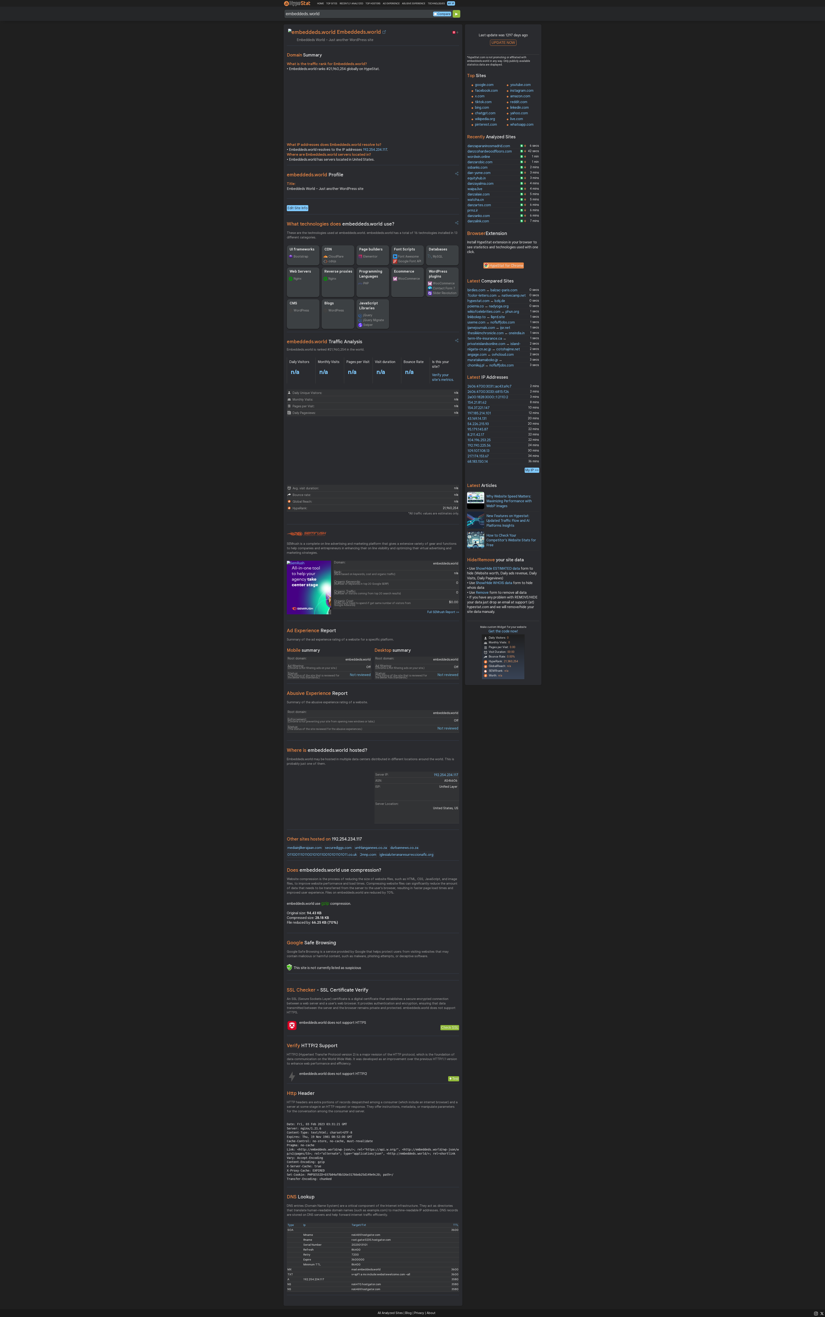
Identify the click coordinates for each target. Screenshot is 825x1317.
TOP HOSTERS (372, 3)
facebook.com (486, 91)
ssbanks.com (477, 167)
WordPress (301, 310)
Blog (408, 1313)
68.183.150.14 (478, 461)
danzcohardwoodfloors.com (490, 151)
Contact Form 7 (444, 288)
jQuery (367, 315)
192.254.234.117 (375, 150)
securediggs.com (338, 848)
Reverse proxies (338, 271)
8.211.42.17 (476, 435)
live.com (516, 119)
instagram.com (521, 91)
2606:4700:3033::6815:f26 (488, 392)
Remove (482, 593)
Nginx (297, 279)
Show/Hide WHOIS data (494, 583)
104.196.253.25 (479, 440)
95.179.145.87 (478, 429)
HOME (320, 3)
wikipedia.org (485, 119)
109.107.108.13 (478, 451)
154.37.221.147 (479, 408)
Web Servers (300, 271)
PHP (366, 283)
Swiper (368, 325)
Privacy (419, 1313)
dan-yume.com (479, 173)
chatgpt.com (485, 113)
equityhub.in (477, 178)
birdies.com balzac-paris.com (492, 290)
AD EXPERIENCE (391, 3)
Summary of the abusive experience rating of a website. (327, 702)
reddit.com (518, 102)
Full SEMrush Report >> (443, 612)
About (431, 1313)
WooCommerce (409, 279)
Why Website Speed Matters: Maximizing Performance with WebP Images (509, 501)
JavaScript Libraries (368, 305)
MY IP (451, 3)
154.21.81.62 (477, 402)
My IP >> (532, 470)
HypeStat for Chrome (506, 266)
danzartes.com (479, 205)
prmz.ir (473, 210)
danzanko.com (479, 216)
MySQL (438, 256)
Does (334, 870)
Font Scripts (404, 249)
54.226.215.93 (478, 424)
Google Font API (409, 261)
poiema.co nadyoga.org (488, 306)
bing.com (482, 107)
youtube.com (520, 85)
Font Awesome (408, 256)
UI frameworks (302, 249)
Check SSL (449, 1027)
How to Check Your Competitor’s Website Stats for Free (511, 540)
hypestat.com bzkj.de (486, 301)
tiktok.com (483, 102)
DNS (301, 1197)
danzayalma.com (480, 184)
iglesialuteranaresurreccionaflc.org (406, 855)
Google (311, 943)
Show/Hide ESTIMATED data (498, 568)
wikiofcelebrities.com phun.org (493, 312)
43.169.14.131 (477, 419)
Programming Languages (370, 273)
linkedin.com (519, 107)
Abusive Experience (317, 693)
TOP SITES (331, 3)
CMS (293, 303)
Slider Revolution (445, 293)
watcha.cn (476, 200)
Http (301, 1093)
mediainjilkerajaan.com (304, 848)
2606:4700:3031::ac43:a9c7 (490, 386)
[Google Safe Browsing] (289, 967)
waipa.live (475, 189)
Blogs (329, 303)
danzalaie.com (479, 194)
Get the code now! (503, 631)
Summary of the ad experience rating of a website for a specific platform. (340, 639)
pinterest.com (486, 124)
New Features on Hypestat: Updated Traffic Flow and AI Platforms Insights (507, 521)
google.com (484, 85)
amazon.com (520, 96)
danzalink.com (478, 221)
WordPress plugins (438, 273)
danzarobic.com (480, 162)
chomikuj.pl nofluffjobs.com (491, 365)
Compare (443, 14)
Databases (438, 249)
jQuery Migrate (373, 320)
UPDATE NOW (503, 42)
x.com (479, 96)
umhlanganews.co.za (371, 848)
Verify (312, 1045)
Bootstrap (301, 256)
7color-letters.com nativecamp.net (497, 295)
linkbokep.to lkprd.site (486, 317)
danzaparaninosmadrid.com (489, 146)
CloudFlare (336, 256)
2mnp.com (368, 855)
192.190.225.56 (479, 445)
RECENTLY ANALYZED (351, 3)
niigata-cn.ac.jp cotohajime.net (494, 349)
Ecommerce (404, 271)
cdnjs (332, 261)
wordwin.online (479, 157)
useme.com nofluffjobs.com (491, 322)
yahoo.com (519, 113)
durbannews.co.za (404, 848)
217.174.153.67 (478, 456)
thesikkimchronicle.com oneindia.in (496, 333)
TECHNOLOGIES (436, 3)
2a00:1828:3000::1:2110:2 (488, 397)
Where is (327, 750)
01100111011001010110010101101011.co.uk (322, 855)
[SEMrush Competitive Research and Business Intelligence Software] (306, 534)
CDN (328, 249)
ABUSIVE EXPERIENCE (413, 3)
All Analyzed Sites (390, 1313)
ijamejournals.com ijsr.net (489, 328)
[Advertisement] (373, 108)
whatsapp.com (521, 124)
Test (455, 1078)
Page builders (371, 249)
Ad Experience (311, 630)
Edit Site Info (297, 208)
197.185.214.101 (479, 413)
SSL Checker (327, 990)
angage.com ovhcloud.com (491, 355)
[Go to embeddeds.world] (384, 32)
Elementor (370, 256)
